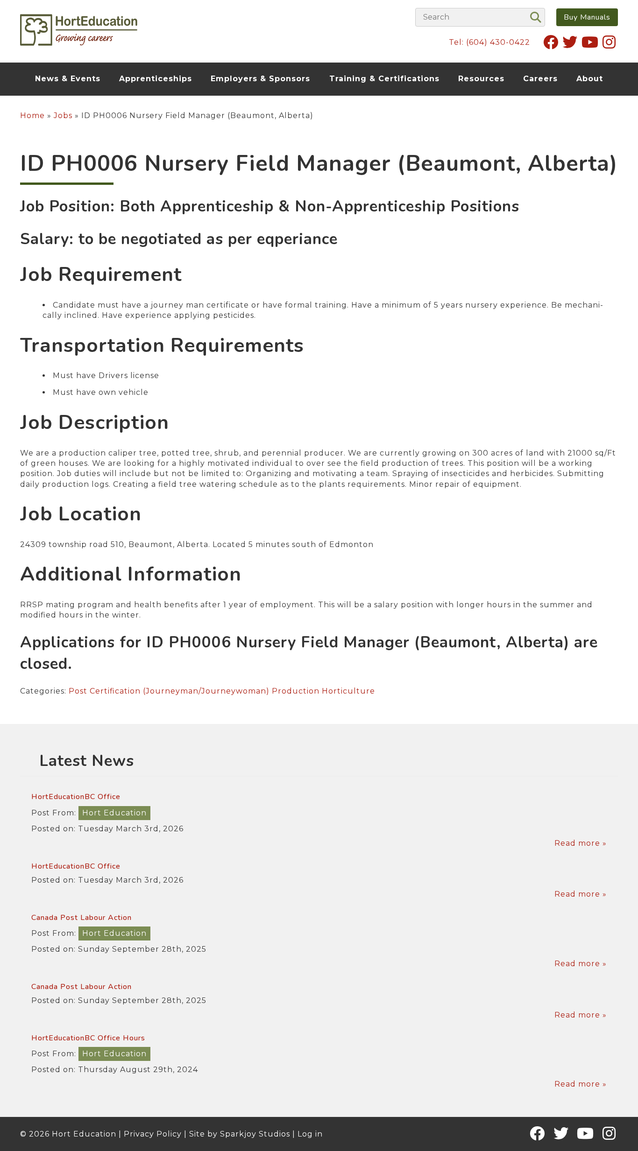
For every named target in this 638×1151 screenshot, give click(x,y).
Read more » (580, 843)
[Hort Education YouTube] (590, 42)
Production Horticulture (323, 691)
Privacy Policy (153, 1134)
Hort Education (114, 812)
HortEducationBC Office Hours (88, 1038)
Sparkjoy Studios (255, 1134)
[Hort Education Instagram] (609, 42)
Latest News (86, 761)
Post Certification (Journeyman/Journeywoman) (169, 691)
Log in (310, 1134)
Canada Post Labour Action (81, 917)
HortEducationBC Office (76, 797)
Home (32, 115)
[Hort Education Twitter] (570, 42)
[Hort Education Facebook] (551, 42)
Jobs (63, 115)
